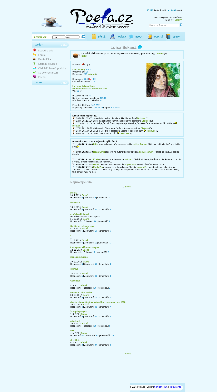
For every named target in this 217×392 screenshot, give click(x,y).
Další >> (178, 20)
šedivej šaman (139, 144)
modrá (73, 193)
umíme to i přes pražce (81, 292)
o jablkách (75, 321)
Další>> (85, 56)
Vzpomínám (130, 164)
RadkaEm (98, 167)
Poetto (41, 77)
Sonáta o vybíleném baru (82, 226)
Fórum (42, 54)
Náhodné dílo (45, 50)
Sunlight (158, 387)
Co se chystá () (48, 72)
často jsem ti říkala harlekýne (84, 247)
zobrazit (92, 74)
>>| (129, 187)
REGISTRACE (40, 37)
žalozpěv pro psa (78, 312)
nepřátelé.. (142, 167)
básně (52, 68)
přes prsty (75, 202)
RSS (165, 387)
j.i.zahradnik (99, 152)
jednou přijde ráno (79, 257)
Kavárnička (44, 59)
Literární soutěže (47, 63)
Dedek (96, 164)
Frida (95, 144)
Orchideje (75, 340)
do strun (74, 269)
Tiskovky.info (175, 387)
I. (70, 235)
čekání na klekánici (79, 214)
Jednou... (128, 159)
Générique (75, 281)
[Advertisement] (123, 370)
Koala (96, 159)
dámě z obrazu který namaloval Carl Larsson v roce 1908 (97, 302)
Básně (85, 195)
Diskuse (160, 53)
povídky (61, 68)
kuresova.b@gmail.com (83, 86)
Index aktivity (78, 69)
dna (72, 331)
